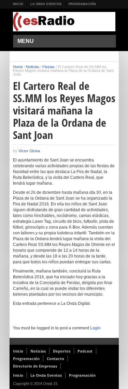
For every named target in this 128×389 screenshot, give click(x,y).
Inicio (18, 4)
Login (95, 328)
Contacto (55, 358)
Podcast (85, 351)
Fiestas (48, 67)
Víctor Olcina (29, 151)
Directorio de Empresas (35, 366)
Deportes (61, 351)
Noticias (32, 67)
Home (18, 67)
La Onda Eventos (45, 4)
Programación (82, 4)
